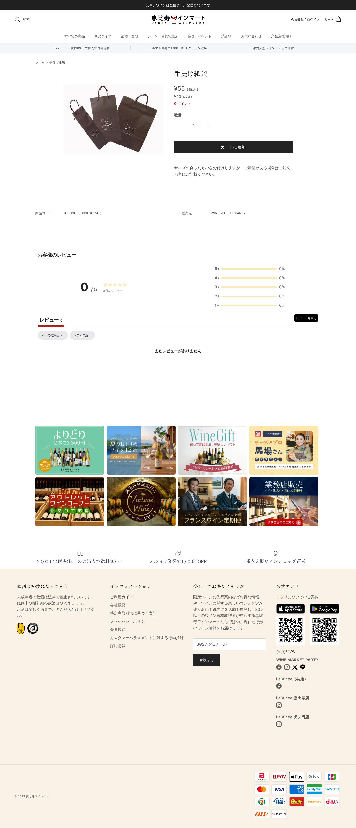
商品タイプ (102, 36)
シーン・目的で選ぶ (163, 36)
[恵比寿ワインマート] (178, 19)
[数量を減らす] (180, 125)
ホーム (40, 62)
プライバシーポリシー (129, 621)
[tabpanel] (178, 367)
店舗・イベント (200, 36)
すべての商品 (74, 36)
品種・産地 (129, 36)
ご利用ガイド (121, 597)
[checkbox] (82, 335)
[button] (250, 269)
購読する (207, 660)
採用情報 (117, 645)
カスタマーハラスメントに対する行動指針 (147, 637)
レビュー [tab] (50, 320)
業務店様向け (281, 36)
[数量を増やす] (208, 125)
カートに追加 (233, 147)
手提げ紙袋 (57, 62)
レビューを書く (306, 318)
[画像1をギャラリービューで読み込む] (113, 119)
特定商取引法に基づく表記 (133, 613)
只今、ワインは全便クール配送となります (178, 5)
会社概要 (117, 605)
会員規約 (117, 629)
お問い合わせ (251, 36)
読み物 (226, 36)
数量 (178, 115)
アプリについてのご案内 (297, 597)
